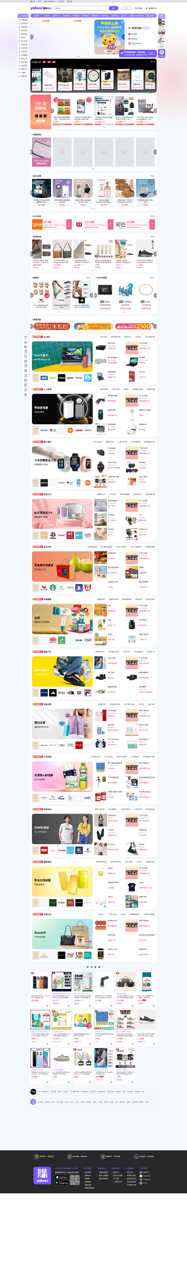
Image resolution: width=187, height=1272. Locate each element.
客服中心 (116, 1172)
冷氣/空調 (53, 1091)
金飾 (116, 1102)
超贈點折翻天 (103, 1172)
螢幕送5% (127, 337)
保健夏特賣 (101, 599)
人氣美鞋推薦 (125, 809)
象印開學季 (104, 389)
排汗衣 (72, 1102)
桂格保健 (138, 599)
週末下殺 (105, 15)
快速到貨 (66, 15)
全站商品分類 (131, 1185)
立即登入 (146, 28)
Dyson (95, 1102)
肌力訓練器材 (101, 1091)
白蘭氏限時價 (113, 599)
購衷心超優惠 (103, 1175)
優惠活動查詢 (103, 1178)
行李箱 (82, 1102)
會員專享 (114, 15)
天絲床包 (47, 1102)
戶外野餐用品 (84, 1091)
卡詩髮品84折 (96, 757)
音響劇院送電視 (137, 389)
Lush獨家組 (135, 757)
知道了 (152, 53)
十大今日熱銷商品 (43, 1091)
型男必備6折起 (101, 862)
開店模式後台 (131, 1178)
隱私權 (87, 1178)
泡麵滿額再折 (135, 914)
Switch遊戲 (59, 1102)
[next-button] (155, 326)
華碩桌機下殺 (115, 337)
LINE (145, 1183)
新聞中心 (146, 1172)
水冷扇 (67, 1102)
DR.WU (141, 704)
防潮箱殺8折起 (149, 442)
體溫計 (129, 1102)
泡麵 (124, 1091)
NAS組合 (103, 337)
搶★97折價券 (122, 757)
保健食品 (118, 1091)
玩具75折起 (109, 757)
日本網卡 (88, 1102)
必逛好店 (95, 15)
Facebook (147, 1176)
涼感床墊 (40, 1102)
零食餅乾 (93, 1091)
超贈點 (151, 15)
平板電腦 (137, 1091)
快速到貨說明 (131, 1181)
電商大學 (130, 1172)
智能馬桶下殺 (150, 494)
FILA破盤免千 (139, 652)
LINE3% (101, 914)
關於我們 (88, 1172)
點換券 (36, 15)
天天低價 (76, 15)
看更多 (162, 47)
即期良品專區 (92, 547)
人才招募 (116, 1178)
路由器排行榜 (150, 337)
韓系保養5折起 (115, 704)
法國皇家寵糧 (150, 547)
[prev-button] (32, 326)
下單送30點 (112, 914)
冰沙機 (100, 1102)
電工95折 (112, 494)
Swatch (139, 862)
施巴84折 (151, 704)
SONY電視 (116, 389)
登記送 (46, 15)
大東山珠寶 (129, 862)
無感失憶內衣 (150, 809)
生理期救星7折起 (149, 757)
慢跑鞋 (141, 1102)
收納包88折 (137, 494)
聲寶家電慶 (151, 389)
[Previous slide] (31, 981)
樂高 (53, 1102)
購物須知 (88, 1185)
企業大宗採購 (117, 1175)
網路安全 (88, 1175)
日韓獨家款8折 (113, 652)
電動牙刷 (122, 1102)
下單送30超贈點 (149, 914)
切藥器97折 (101, 494)
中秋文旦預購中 (121, 547)
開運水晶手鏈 (99, 809)
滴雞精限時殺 (126, 599)
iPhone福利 (98, 442)
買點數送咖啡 (150, 862)
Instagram (147, 1179)
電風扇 (126, 389)
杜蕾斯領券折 (150, 599)
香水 (142, 1091)
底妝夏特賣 (102, 704)
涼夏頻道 (85, 15)
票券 (77, 1102)
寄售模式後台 (131, 1175)
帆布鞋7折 (151, 652)
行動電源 (135, 1102)
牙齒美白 (66, 1091)
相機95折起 (110, 442)
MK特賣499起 (116, 862)
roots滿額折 (112, 809)
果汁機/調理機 (74, 1091)
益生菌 (112, 1102)
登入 (126, 8)
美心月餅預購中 (136, 547)
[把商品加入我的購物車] (47, 1005)
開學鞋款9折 (100, 652)
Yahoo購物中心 (41, 8)
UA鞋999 (126, 652)
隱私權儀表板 (89, 1188)
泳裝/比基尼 (110, 1091)
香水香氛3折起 (129, 704)
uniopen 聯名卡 (138, 15)
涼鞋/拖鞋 (130, 1091)
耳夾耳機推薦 (135, 442)
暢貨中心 (56, 15)
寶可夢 (106, 1102)
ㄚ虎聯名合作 (117, 1181)
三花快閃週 (138, 809)
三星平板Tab (122, 442)
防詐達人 (138, 337)
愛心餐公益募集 (106, 547)
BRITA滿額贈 (124, 494)
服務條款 (88, 1181)
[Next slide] (49, 981)
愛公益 (124, 15)
